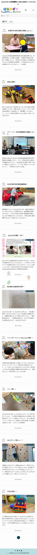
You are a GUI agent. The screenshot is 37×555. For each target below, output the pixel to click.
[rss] (21, 550)
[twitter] (17, 550)
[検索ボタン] (26, 10)
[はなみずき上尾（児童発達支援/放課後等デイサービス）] (11, 10)
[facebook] (15, 550)
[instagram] (19, 550)
